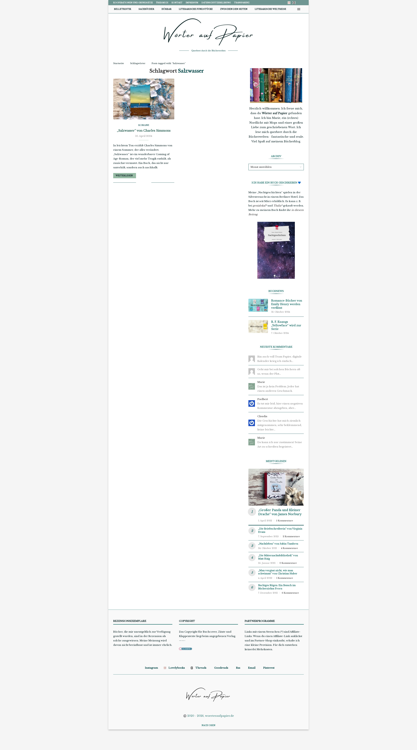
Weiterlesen (124, 175)
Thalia (277, 205)
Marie (261, 382)
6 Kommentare (290, 592)
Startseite (118, 63)
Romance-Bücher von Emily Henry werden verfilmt (286, 304)
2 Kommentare (291, 536)
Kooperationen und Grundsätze (133, 2)
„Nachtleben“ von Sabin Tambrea (278, 543)
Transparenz (241, 2)
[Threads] (294, 2)
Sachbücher (146, 9)
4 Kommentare (289, 548)
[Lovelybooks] (289, 2)
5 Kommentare (284, 520)
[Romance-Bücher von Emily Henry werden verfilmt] (258, 305)
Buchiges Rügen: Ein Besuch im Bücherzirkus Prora (277, 587)
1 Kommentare (284, 578)
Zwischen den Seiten (233, 9)
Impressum (192, 2)
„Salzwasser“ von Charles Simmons (144, 130)
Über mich (162, 2)
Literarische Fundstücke (196, 9)
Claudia (262, 416)
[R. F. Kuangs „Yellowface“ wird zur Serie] (258, 326)
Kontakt (177, 2)
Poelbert (262, 399)
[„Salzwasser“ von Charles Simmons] (143, 99)
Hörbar (167, 9)
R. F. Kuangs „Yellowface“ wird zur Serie (286, 325)
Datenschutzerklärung (216, 2)
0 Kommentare (288, 563)
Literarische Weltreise (270, 9)
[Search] (303, 9)
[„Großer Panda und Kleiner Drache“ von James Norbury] (276, 487)
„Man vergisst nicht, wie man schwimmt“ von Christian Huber (277, 572)
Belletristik (122, 9)
